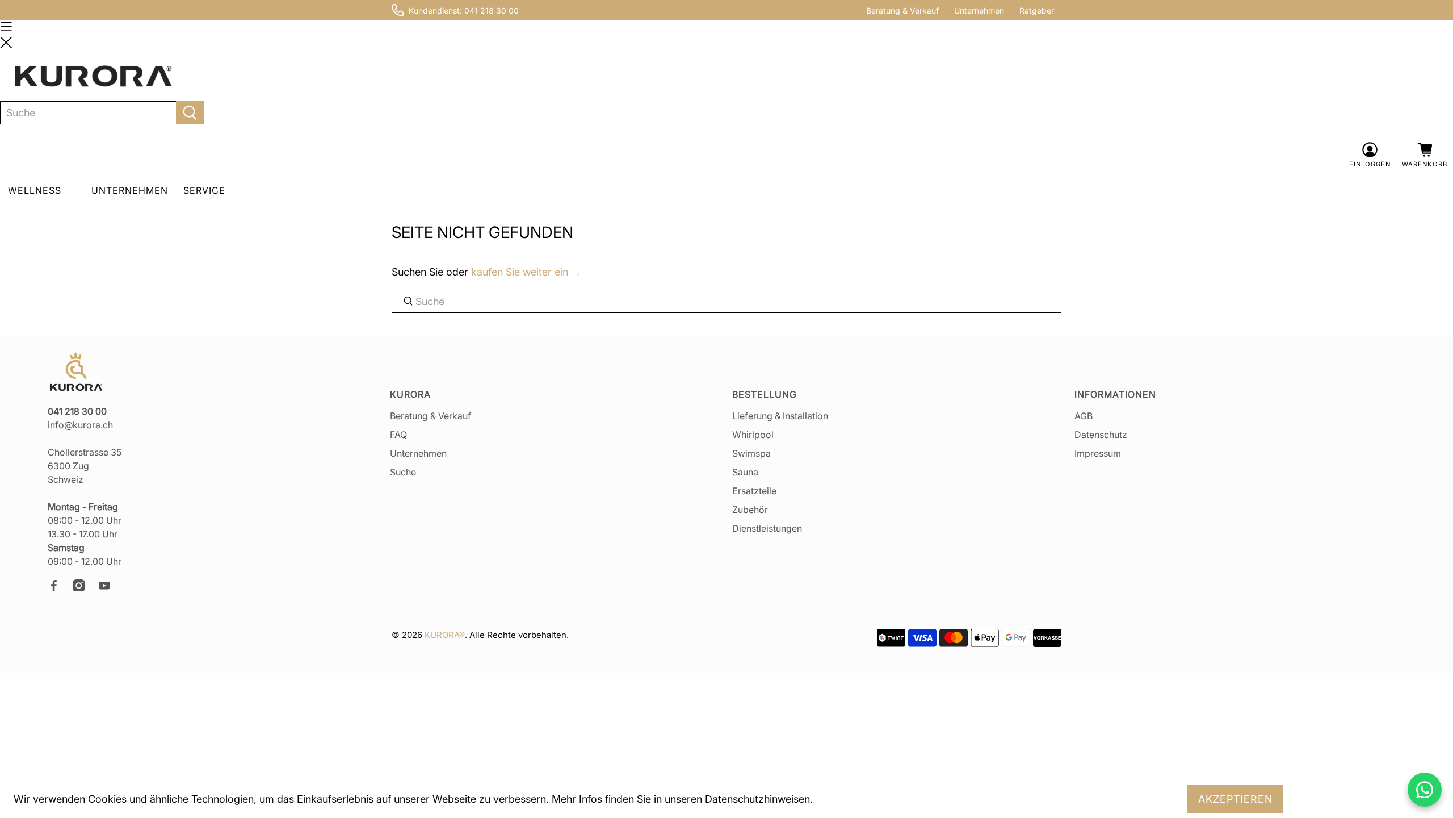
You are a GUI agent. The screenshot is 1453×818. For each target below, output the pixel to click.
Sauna (745, 472)
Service (204, 190)
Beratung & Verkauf (902, 10)
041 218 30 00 (491, 10)
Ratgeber (1036, 10)
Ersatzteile (754, 490)
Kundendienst (434, 10)
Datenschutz (1100, 434)
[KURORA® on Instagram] (84, 588)
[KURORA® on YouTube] (109, 588)
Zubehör (750, 509)
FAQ (398, 434)
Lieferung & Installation (780, 415)
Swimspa (751, 453)
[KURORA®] (93, 76)
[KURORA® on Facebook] (59, 588)
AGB (1083, 415)
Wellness (34, 190)
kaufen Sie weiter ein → (526, 272)
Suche (403, 472)
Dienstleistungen (767, 528)
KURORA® (445, 634)
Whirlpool (753, 434)
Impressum (1097, 453)
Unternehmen (979, 10)
